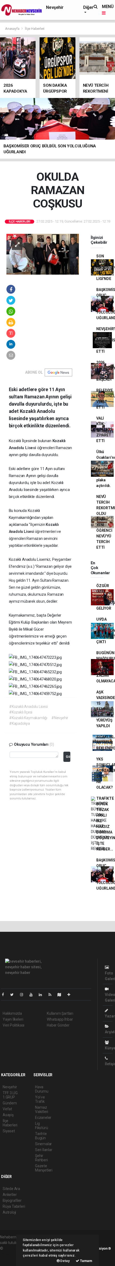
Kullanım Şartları (60, 1013)
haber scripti (10, 1254)
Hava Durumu (41, 1089)
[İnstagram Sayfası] (24, 994)
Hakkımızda (12, 1013)
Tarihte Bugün (41, 1136)
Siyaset (9, 1131)
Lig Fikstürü (41, 1125)
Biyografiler (12, 1200)
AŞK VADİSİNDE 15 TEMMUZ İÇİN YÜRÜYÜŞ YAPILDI (105, 709)
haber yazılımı (15, 1248)
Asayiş (8, 1115)
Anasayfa (12, 29)
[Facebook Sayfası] (5, 994)
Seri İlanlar (43, 1150)
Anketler (10, 1194)
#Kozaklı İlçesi (20, 712)
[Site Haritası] (61, 994)
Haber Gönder (58, 1025)
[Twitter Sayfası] (14, 994)
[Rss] (52, 994)
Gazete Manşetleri (43, 1168)
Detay (65, 1261)
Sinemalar (43, 1144)
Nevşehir (54, 7)
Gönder (68, 757)
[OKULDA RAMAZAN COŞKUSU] (42, 254)
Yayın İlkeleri (13, 1019)
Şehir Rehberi (41, 1158)
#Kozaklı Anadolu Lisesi (28, 706)
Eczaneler (43, 1117)
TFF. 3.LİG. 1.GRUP (10, 1095)
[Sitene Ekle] (71, 994)
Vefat (7, 1109)
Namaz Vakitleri (41, 1109)
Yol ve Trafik (40, 1099)
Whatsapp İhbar (60, 1019)
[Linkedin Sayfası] (42, 994)
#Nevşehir (59, 718)
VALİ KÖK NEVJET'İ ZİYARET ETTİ (104, 429)
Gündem (10, 1103)
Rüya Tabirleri (14, 1206)
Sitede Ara (11, 1189)
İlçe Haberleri (34, 29)
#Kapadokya (19, 723)
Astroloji (9, 1212)
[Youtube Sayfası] (33, 994)
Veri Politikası (13, 1025)
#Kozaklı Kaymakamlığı (28, 718)
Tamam (85, 1261)
